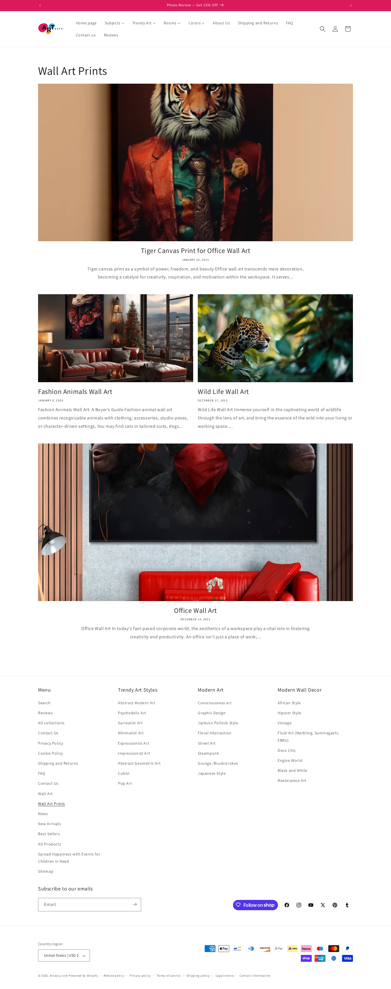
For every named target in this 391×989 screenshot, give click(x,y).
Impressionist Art (134, 753)
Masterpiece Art (292, 780)
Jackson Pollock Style (218, 723)
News (43, 813)
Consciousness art (215, 702)
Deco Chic (287, 750)
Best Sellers (49, 834)
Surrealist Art (130, 723)
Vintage (284, 723)
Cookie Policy (50, 753)
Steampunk (208, 753)
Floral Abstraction (215, 733)
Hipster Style (289, 713)
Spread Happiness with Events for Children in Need (69, 857)
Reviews (45, 713)
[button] (322, 29)
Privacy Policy (50, 743)
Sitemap (45, 871)
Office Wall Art (195, 610)
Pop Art (125, 783)
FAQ (41, 773)
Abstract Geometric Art (139, 763)
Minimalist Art (131, 733)
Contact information (255, 976)
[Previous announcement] (40, 5)
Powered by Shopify (83, 976)
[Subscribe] (134, 904)
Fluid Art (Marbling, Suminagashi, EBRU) (308, 737)
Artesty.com (59, 976)
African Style (289, 702)
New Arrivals (49, 824)
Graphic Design (212, 713)
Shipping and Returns (58, 763)
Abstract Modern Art (136, 702)
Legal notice (225, 976)
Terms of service (169, 976)
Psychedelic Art (132, 713)
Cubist (124, 773)
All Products (49, 844)
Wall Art (45, 793)
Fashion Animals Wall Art (75, 391)
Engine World (290, 760)
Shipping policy (198, 976)
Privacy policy (140, 976)
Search (44, 702)
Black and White (292, 770)
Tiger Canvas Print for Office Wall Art (195, 250)
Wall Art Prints (51, 803)
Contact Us (48, 733)
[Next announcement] (351, 5)
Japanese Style (212, 773)
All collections (51, 723)
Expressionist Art (133, 743)
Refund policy (114, 976)
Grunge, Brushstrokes (218, 763)
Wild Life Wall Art (223, 391)
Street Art (207, 743)
